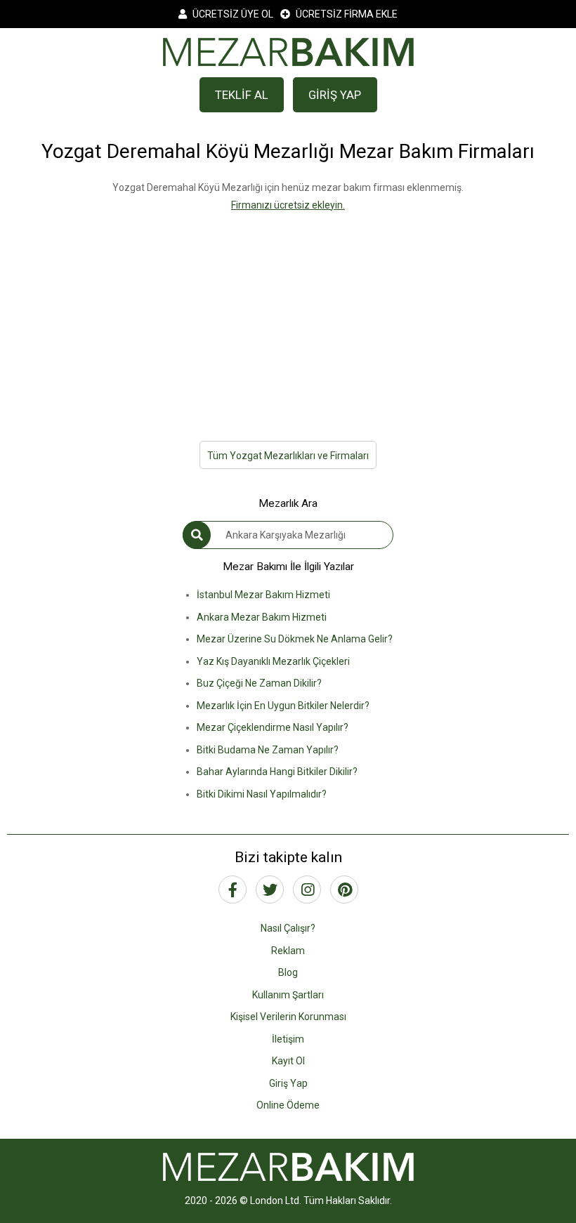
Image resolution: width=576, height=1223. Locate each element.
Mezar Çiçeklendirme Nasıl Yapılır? (272, 727)
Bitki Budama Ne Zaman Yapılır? (268, 749)
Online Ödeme (288, 1105)
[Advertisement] (288, 311)
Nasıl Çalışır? (288, 928)
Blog (288, 972)
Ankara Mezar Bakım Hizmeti (262, 617)
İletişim (288, 1039)
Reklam (288, 950)
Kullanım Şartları (288, 994)
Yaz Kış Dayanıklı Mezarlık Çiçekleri (273, 661)
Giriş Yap (288, 1083)
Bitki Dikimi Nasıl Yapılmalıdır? (262, 794)
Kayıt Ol (288, 1060)
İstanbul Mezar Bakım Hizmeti (263, 594)
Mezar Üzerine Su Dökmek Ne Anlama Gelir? (295, 638)
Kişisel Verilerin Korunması (288, 1016)
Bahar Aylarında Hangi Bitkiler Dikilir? (277, 771)
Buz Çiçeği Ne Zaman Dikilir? (259, 683)
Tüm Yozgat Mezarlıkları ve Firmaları (288, 455)
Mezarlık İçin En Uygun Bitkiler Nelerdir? (283, 705)
